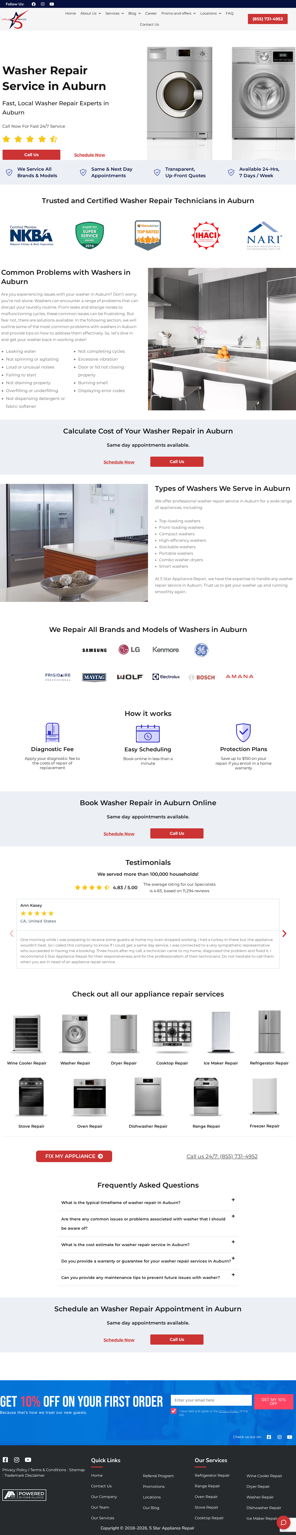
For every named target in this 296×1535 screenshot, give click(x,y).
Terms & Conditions (48, 1470)
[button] (11, 933)
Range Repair (206, 1126)
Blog (132, 13)
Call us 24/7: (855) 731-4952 (222, 1156)
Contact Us (149, 24)
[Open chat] (283, 1522)
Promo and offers (176, 13)
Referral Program (158, 1476)
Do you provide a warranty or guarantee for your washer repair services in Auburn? (146, 1261)
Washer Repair (75, 1063)
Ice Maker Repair (221, 1063)
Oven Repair (89, 1126)
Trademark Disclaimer (24, 1475)
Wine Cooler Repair (26, 1063)
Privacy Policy (229, 1411)
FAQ (230, 13)
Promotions (154, 1486)
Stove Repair (31, 1126)
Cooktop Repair (172, 1063)
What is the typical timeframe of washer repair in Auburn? (120, 1202)
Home (70, 13)
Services (112, 13)
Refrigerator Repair (269, 1063)
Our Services (102, 1518)
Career (151, 13)
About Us (88, 13)
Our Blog (151, 1508)
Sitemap (77, 1470)
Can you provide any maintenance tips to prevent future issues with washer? (140, 1277)
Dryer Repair (124, 1063)
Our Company (104, 1497)
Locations (208, 13)
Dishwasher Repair (148, 1126)
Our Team (100, 1507)
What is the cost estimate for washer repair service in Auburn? (125, 1244)
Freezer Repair (265, 1126)
